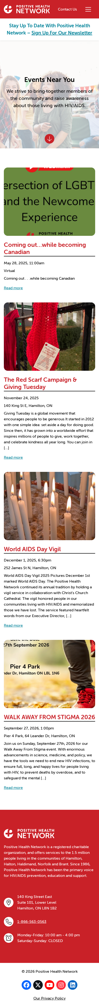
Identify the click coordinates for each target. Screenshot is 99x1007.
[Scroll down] (49, 139)
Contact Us (67, 9)
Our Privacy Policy (49, 998)
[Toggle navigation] (88, 9)
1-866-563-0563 (31, 922)
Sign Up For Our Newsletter (61, 33)
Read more (13, 288)
